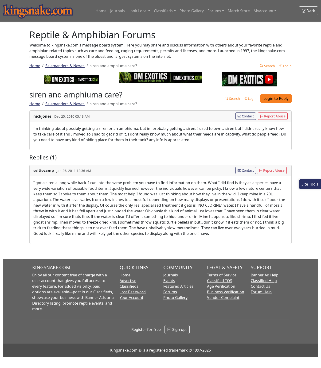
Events (169, 280)
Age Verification (221, 286)
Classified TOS (219, 280)
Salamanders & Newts (65, 65)
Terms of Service (221, 275)
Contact (247, 116)
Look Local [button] (138, 10)
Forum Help (261, 291)
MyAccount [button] (264, 10)
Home (101, 10)
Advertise (128, 280)
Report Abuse (274, 116)
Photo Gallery (192, 10)
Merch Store (239, 10)
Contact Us (260, 286)
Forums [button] (214, 10)
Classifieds (129, 286)
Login (287, 66)
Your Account (131, 297)
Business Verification (225, 291)
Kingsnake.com (123, 350)
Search (269, 66)
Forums (170, 291)
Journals (117, 10)
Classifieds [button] (163, 10)
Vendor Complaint (223, 297)
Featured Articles (178, 286)
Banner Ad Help (264, 275)
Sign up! (179, 329)
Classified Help (264, 280)
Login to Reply (276, 98)
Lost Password (133, 291)
